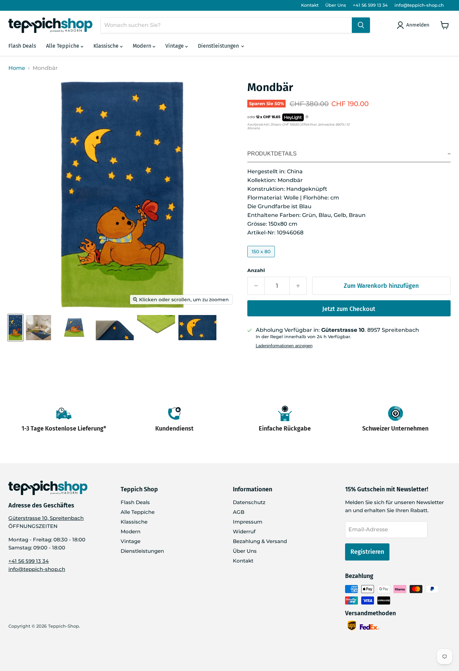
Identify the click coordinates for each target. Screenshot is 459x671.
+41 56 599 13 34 (370, 5)
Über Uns (335, 5)
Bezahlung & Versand (260, 541)
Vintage (175, 46)
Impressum (247, 522)
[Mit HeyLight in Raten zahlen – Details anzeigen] (306, 117)
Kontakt (310, 5)
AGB (238, 512)
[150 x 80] (262, 259)
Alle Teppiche (63, 46)
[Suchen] (361, 25)
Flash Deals (22, 46)
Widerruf (244, 531)
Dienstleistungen (219, 46)
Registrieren (367, 551)
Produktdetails (272, 153)
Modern (143, 46)
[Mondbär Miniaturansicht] (15, 327)
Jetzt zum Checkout (348, 309)
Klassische (106, 46)
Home (16, 68)
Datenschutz (249, 502)
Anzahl (256, 270)
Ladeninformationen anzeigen (284, 346)
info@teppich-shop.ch (419, 5)
